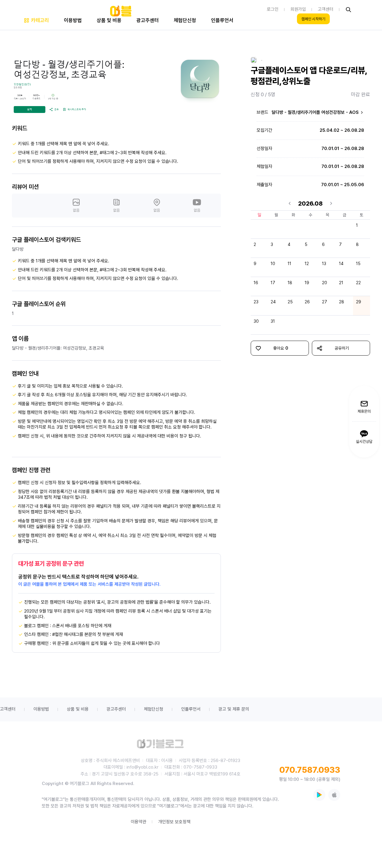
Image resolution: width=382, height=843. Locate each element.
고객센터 (8, 709)
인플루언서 (191, 709)
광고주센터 (116, 709)
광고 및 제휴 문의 (233, 709)
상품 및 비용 (78, 709)
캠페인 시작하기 (313, 19)
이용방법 (41, 709)
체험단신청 (153, 709)
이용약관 (138, 821)
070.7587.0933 (309, 770)
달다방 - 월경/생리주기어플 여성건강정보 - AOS (316, 112)
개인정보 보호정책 (174, 821)
